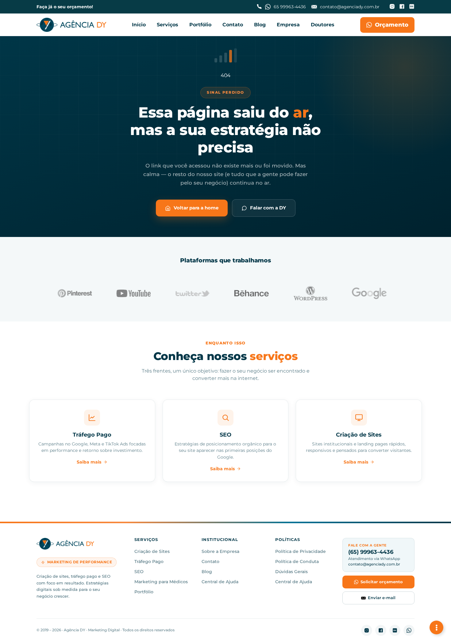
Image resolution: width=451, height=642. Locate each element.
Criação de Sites (152, 551)
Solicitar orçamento (381, 581)
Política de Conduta (297, 561)
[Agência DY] (81, 545)
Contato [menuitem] (232, 25)
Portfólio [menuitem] (200, 25)
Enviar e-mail (381, 597)
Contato (210, 561)
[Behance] (411, 7)
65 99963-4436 (290, 6)
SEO (139, 571)
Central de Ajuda (220, 581)
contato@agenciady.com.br (374, 564)
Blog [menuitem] (260, 25)
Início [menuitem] (139, 25)
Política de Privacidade (300, 551)
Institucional (220, 540)
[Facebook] (402, 7)
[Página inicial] (71, 25)
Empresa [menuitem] (288, 25)
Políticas (287, 540)
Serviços (146, 540)
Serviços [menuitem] (167, 25)
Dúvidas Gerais (291, 571)
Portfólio (143, 591)
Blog (207, 571)
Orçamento (391, 24)
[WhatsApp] (408, 630)
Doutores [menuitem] (322, 25)
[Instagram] (392, 7)
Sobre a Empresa (220, 551)
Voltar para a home (196, 208)
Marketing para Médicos (161, 581)
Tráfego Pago (149, 561)
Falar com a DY (268, 208)
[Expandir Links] (436, 627)
